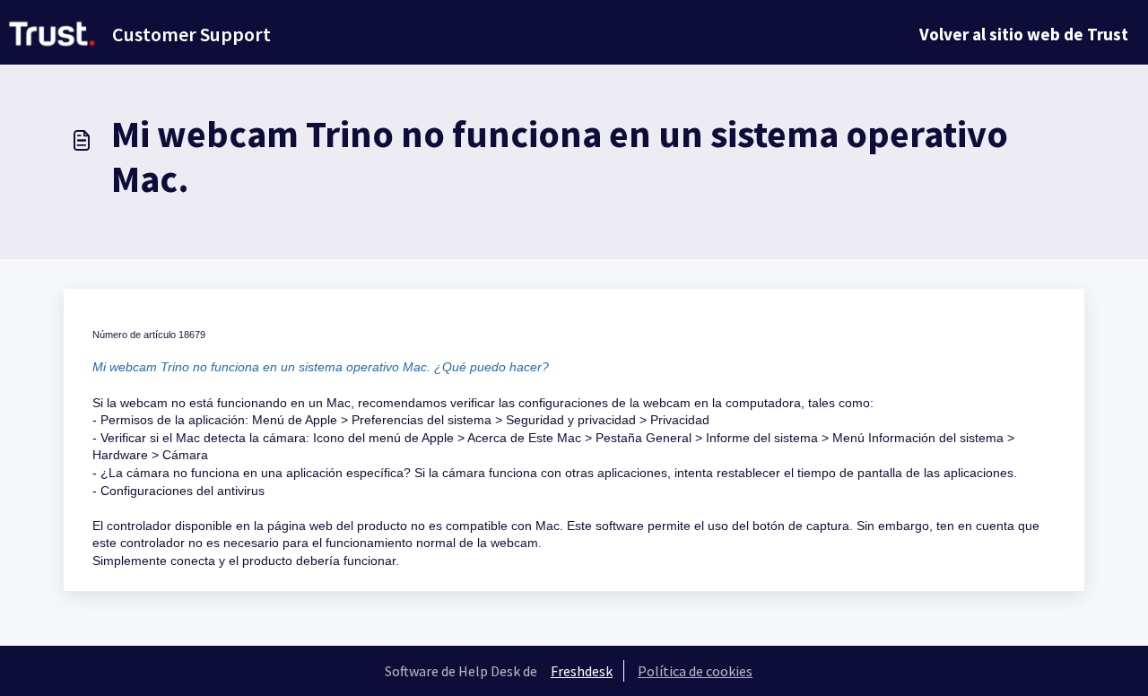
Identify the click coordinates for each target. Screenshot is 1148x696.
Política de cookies (695, 671)
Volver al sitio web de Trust (1023, 34)
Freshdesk (582, 671)
